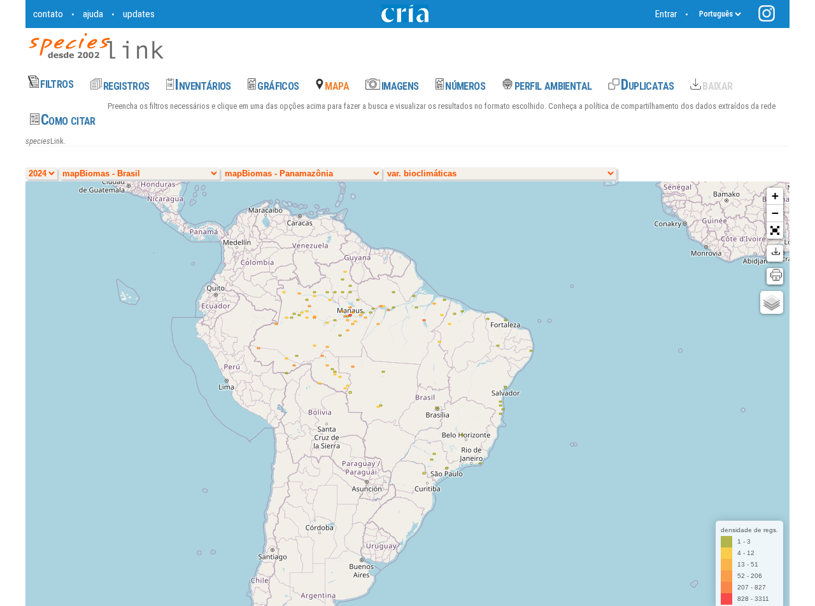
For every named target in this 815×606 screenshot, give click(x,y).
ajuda (93, 14)
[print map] (775, 276)
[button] (775, 230)
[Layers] (771, 302)
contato (48, 14)
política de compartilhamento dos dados (649, 106)
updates (139, 14)
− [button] (775, 213)
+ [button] (775, 195)
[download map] (775, 253)
